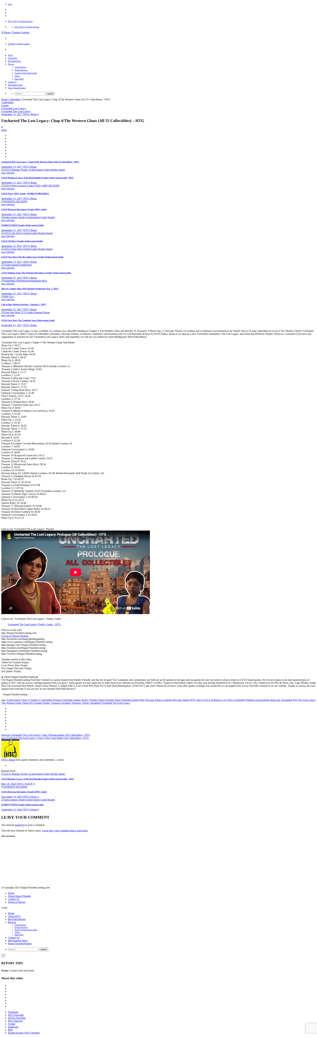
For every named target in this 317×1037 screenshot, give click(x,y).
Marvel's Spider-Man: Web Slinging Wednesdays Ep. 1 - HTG (29, 288)
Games (5, 105)
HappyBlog (19, 79)
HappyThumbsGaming (127, 700)
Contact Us (12, 82)
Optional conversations (257, 700)
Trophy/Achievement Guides (26, 73)
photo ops (275, 700)
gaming (77, 700)
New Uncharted (236, 700)
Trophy (85, 703)
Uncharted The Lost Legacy (16, 111)
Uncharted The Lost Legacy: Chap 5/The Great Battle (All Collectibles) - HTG (45, 738)
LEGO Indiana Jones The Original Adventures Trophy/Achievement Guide (36, 273)
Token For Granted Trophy (36, 703)
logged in (20, 825)
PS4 (295, 700)
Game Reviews (20, 67)
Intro (198, 700)
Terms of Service (17, 902)
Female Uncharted (62, 700)
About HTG (13, 58)
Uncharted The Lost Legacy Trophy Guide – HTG (34, 624)
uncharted (95, 703)
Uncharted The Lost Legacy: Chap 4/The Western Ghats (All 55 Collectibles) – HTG (40, 162)
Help (142, 700)
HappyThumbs (106, 700)
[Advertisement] (29, 862)
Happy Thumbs (89, 700)
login (10, 4)
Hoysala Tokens (181, 700)
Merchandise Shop (15, 85)
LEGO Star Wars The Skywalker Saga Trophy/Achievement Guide (32, 257)
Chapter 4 (34, 700)
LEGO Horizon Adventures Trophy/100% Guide (24, 209)
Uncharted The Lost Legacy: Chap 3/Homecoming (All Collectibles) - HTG (45, 735)
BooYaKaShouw (14, 61)
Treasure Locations (61, 703)
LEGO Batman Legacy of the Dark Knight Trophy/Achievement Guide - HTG (37, 177)
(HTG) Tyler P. (25, 783)
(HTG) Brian (30, 114)
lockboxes (216, 700)
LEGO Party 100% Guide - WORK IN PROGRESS (25, 193)
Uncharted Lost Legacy (13, 108)
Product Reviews (21, 70)
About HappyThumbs (19, 896)
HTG (193, 700)
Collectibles (14, 99)
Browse (11, 64)
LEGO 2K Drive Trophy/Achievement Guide (22, 241)
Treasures (76, 703)
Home (10, 55)
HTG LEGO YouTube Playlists (20, 21)
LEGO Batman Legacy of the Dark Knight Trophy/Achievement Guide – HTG (37, 779)
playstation (286, 700)
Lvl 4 (225, 700)
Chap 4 (25, 700)
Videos (17, 76)
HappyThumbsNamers (17, 88)
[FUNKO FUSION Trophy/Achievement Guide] (28, 799)
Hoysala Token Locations (158, 700)
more (4, 130)
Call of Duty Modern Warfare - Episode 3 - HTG (23, 304)
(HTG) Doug (30, 796)
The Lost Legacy (307, 700)
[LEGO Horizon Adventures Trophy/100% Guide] (14, 786)
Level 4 (206, 700)
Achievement (13, 700)
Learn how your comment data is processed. (65, 830)
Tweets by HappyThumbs (14, 636)
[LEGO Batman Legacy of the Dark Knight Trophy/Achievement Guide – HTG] (33, 774)
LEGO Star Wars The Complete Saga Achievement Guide (28, 320)
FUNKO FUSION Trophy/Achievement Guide (22, 225)
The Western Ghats (11, 703)
